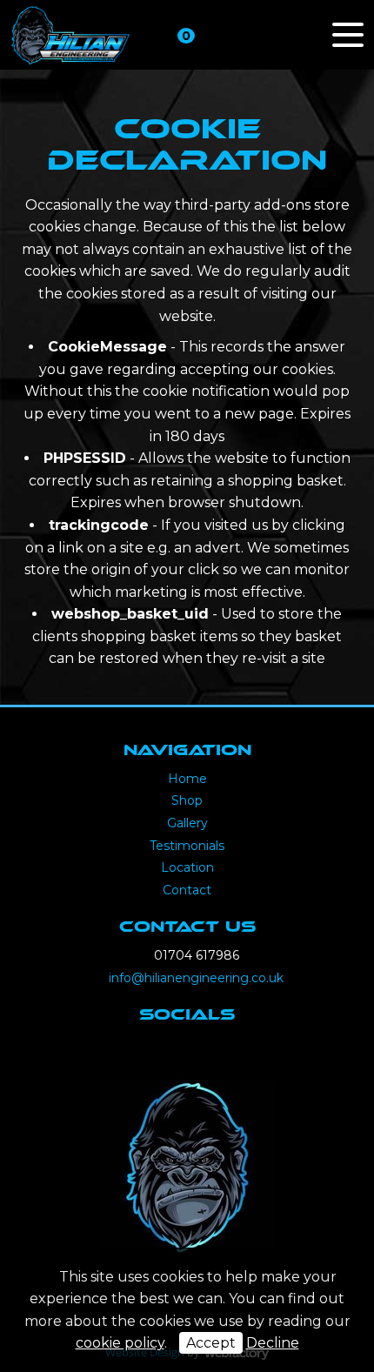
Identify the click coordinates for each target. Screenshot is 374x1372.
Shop (187, 800)
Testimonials (187, 845)
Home (187, 778)
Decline (272, 1343)
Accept (211, 1343)
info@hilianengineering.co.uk (196, 978)
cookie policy (120, 1343)
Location (187, 867)
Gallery (187, 823)
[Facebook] (165, 1052)
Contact (187, 890)
